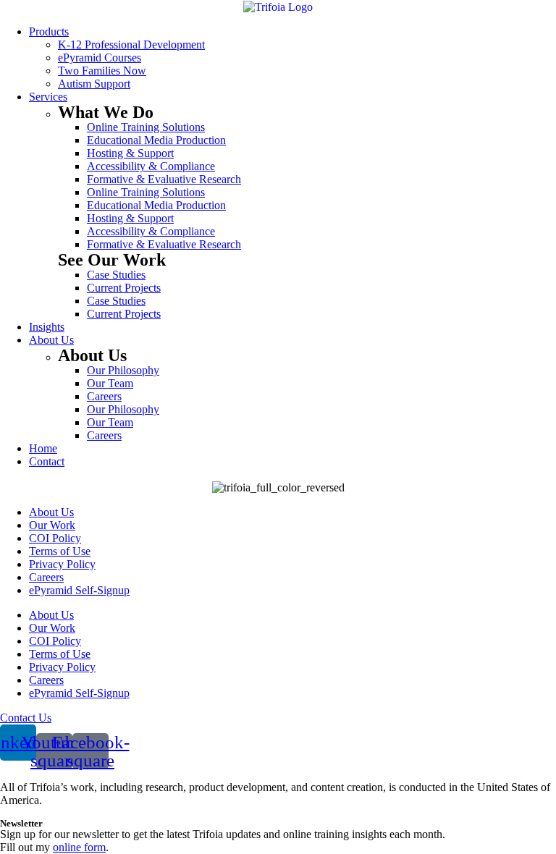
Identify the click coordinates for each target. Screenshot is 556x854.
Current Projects (124, 288)
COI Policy (55, 538)
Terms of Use (59, 551)
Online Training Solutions (146, 127)
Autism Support (94, 83)
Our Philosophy (123, 370)
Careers (104, 396)
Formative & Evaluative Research (164, 179)
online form (79, 847)
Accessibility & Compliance (151, 166)
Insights (46, 327)
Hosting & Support (130, 153)
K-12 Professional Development (131, 44)
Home (43, 448)
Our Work (52, 525)
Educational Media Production (156, 140)
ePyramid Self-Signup (79, 590)
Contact (46, 461)
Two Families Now (102, 70)
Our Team (110, 383)
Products (49, 31)
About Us (51, 340)
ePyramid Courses (99, 57)
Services (48, 96)
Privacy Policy (62, 564)
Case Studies (116, 275)
